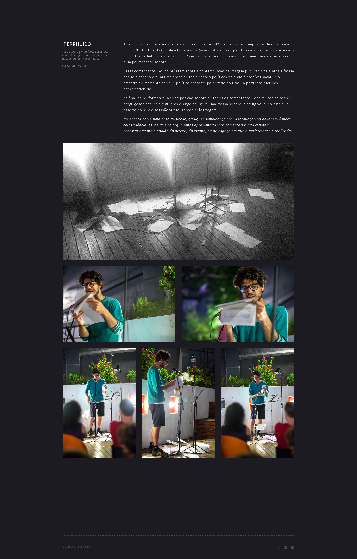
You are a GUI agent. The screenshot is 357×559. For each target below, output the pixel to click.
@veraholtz (209, 50)
